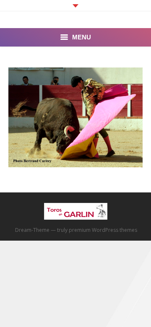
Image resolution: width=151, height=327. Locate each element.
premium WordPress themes (103, 230)
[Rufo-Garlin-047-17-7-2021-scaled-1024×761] (75, 117)
